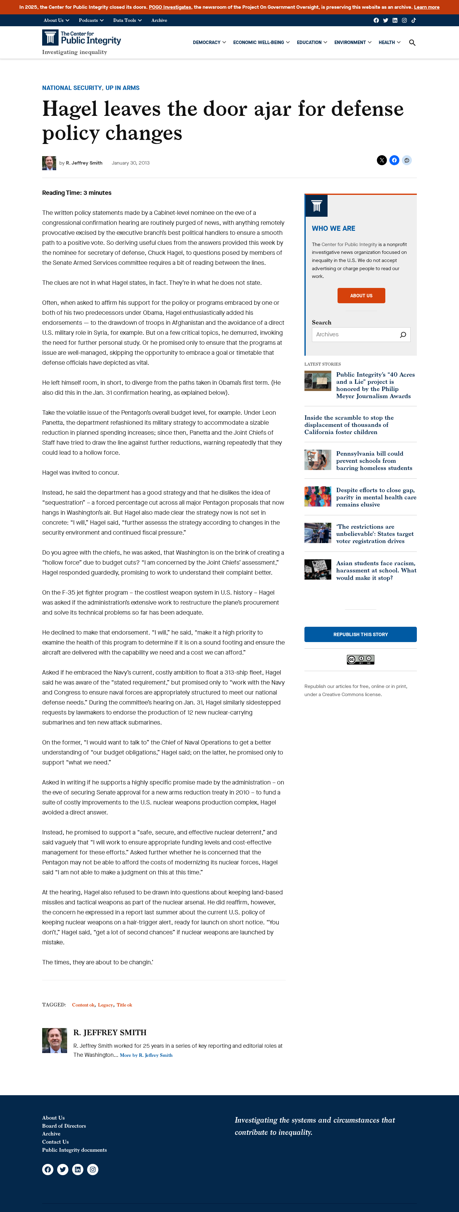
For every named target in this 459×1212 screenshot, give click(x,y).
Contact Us (55, 1142)
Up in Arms (123, 88)
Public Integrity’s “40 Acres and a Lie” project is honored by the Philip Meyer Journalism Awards (375, 385)
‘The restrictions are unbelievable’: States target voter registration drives (375, 533)
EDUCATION (309, 42)
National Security (72, 88)
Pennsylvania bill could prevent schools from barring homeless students (374, 460)
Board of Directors (64, 1126)
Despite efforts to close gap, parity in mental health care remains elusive (376, 497)
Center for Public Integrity (349, 244)
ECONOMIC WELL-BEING (258, 42)
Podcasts (88, 20)
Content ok (83, 1004)
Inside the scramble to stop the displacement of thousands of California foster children (349, 424)
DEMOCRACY (206, 42)
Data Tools (124, 20)
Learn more (427, 7)
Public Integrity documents (74, 1150)
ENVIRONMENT (350, 42)
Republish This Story (360, 634)
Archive (159, 20)
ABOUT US (361, 296)
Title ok (124, 1004)
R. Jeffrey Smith (84, 163)
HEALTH (387, 42)
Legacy (105, 1004)
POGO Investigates (170, 7)
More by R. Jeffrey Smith (146, 1055)
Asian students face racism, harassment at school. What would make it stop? (376, 570)
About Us (54, 20)
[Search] (403, 334)
